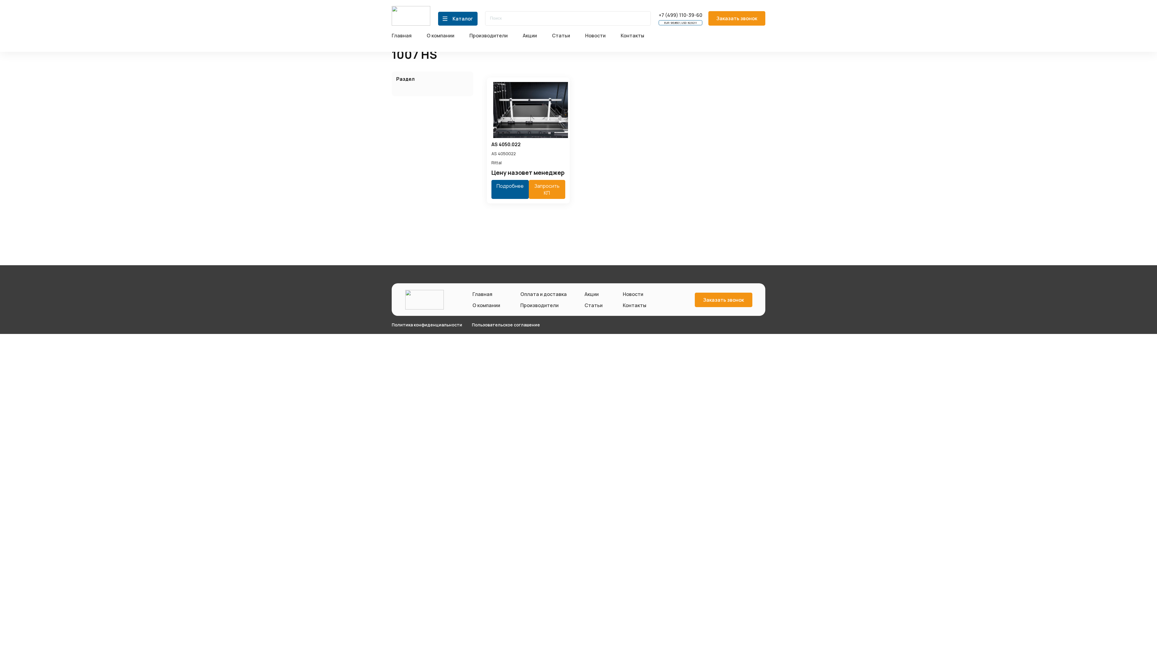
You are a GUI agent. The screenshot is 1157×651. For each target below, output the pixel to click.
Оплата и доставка (542, 294)
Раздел (405, 79)
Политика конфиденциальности (427, 325)
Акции (592, 294)
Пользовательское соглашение (506, 325)
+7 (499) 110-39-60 (680, 15)
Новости (633, 294)
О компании (486, 305)
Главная (482, 294)
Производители (539, 305)
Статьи (594, 305)
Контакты (634, 305)
